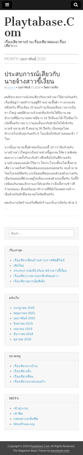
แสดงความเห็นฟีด (26, 418)
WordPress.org (24, 424)
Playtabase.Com (39, 27)
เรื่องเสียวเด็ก (22, 371)
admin (11, 87)
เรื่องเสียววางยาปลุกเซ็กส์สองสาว (36, 276)
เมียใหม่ (19, 265)
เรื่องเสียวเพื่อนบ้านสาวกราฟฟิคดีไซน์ (39, 260)
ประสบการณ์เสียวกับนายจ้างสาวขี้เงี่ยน (32, 77)
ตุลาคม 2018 (22, 339)
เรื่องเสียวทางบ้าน (26, 366)
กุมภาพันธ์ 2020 (24, 318)
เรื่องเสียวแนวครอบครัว (29, 381)
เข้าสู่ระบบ (21, 408)
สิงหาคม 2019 (23, 323)
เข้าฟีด (18, 413)
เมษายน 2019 (23, 329)
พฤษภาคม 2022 (24, 313)
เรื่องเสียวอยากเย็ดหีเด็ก (29, 281)
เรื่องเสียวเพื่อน (23, 376)
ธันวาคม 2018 (23, 334)
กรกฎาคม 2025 (24, 308)
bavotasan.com (60, 450)
